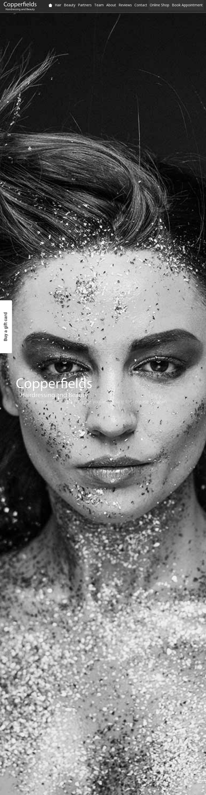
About (111, 5)
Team (99, 5)
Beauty (69, 5)
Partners (85, 5)
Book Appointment (187, 5)
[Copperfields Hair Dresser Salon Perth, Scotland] (50, 5)
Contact (140, 5)
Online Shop (159, 5)
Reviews (125, 5)
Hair (58, 5)
